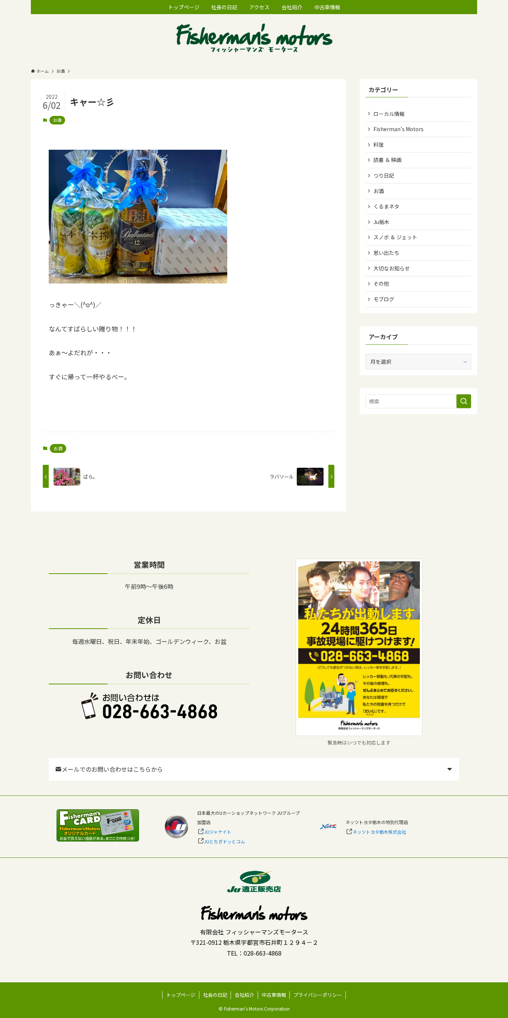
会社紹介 (244, 994)
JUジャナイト (217, 832)
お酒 (57, 120)
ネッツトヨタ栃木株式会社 (379, 832)
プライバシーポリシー (317, 994)
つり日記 (383, 175)
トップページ (180, 994)
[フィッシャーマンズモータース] (254, 39)
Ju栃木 (381, 222)
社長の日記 (215, 994)
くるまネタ (386, 206)
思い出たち (386, 252)
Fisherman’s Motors (398, 129)
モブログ (383, 299)
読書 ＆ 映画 (387, 159)
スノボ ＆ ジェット (395, 237)
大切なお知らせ (391, 268)
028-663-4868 (263, 953)
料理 (378, 144)
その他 (381, 283)
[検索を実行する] (463, 401)
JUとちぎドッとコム (224, 841)
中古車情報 (274, 994)
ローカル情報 (389, 113)
